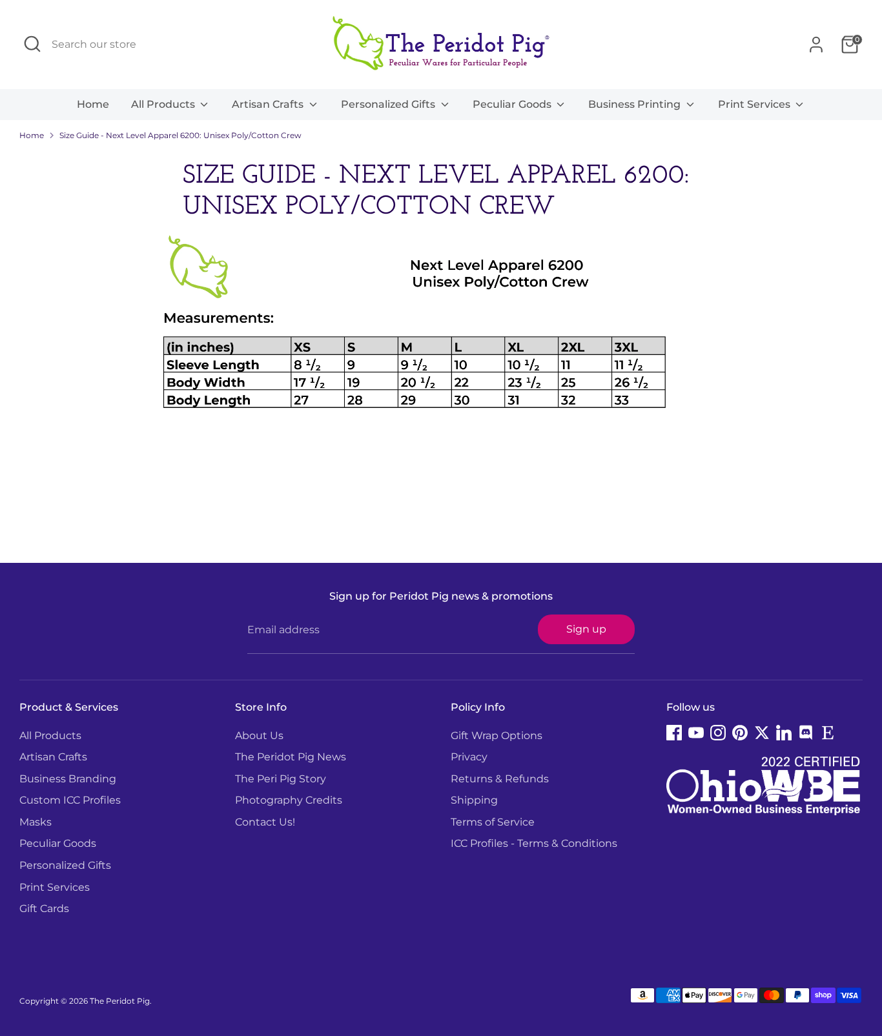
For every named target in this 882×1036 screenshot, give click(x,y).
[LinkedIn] (784, 732)
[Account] (816, 44)
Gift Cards (44, 908)
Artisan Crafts (269, 104)
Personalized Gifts (389, 104)
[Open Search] (32, 44)
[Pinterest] (740, 732)
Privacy (469, 757)
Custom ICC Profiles (70, 800)
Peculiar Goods (513, 104)
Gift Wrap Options (496, 735)
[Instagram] (718, 732)
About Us (259, 735)
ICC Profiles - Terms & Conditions (534, 843)
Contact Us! (265, 822)
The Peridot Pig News (290, 757)
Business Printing (635, 104)
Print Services (755, 104)
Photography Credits (288, 800)
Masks (35, 822)
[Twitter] (762, 732)
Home (93, 104)
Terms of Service (493, 822)
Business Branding (67, 779)
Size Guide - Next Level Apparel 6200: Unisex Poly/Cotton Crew (180, 135)
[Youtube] (696, 732)
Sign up (586, 629)
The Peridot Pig (120, 1001)
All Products (164, 104)
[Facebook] (674, 732)
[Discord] (806, 732)
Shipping (474, 800)
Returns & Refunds (500, 779)
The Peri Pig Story (280, 779)
